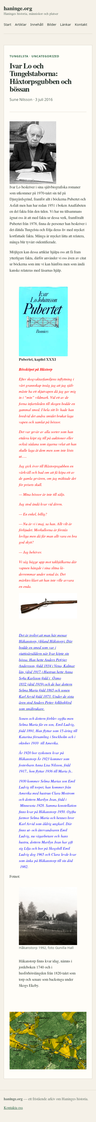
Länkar (65, 24)
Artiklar (21, 24)
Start (7, 24)
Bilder (51, 24)
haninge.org (18, 8)
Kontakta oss (13, 1107)
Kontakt (81, 24)
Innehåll (36, 24)
